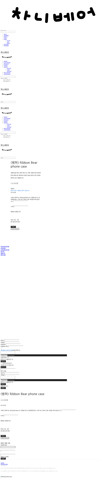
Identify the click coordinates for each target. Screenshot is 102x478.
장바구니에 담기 (4, 438)
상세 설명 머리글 (5, 246)
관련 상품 (3, 255)
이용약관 (2, 463)
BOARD (5, 39)
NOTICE (8, 40)
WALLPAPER (6, 44)
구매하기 (3, 388)
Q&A (8, 41)
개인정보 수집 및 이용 (7, 350)
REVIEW (8, 43)
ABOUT (5, 34)
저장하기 (3, 361)
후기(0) (2, 251)
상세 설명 (3, 248)
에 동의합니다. (10, 350)
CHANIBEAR (6, 35)
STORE (5, 38)
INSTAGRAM (6, 45)
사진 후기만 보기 (7, 363)
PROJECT (5, 36)
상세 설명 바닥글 (5, 250)
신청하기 (3, 458)
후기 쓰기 (3, 367)
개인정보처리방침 (4, 464)
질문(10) (3, 253)
